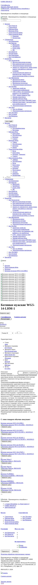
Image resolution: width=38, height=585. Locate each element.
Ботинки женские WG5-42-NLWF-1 (13, 445)
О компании (4, 529)
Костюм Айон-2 (6, 459)
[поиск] (5, 177)
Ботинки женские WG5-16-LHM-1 (12, 423)
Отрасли (13, 25)
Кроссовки (16, 133)
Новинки (15, 36)
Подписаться (5, 551)
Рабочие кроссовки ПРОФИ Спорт (24, 100)
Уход (12, 107)
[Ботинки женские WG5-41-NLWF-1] (17, 439)
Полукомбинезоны (18, 128)
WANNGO (16, 46)
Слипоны (15, 166)
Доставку (13, 112)
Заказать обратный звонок (9, 7)
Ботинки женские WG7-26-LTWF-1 (12, 452)
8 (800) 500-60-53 (6, 1)
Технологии (14, 60)
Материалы (14, 78)
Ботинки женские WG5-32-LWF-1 (12, 430)
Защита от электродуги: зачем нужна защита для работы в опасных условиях (24, 69)
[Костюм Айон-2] (11, 461)
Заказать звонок (6, 581)
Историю (13, 53)
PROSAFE (15, 45)
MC (13, 50)
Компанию (14, 41)
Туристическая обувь (16, 32)
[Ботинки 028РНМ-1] (12, 483)
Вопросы (13, 116)
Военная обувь (13, 31)
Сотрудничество (23, 512)
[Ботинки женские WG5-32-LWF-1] (17, 432)
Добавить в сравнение (29, 372)
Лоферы (15, 159)
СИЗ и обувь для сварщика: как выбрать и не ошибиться (22, 92)
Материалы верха (18, 79)
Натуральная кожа (11, 351)
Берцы (14, 147)
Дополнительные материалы (22, 65)
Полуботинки (17, 135)
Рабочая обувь (13, 29)
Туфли (14, 142)
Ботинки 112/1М (6, 488)
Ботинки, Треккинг (18, 154)
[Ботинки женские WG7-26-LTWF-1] (17, 454)
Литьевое (8, 358)
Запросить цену (6, 427)
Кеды (14, 151)
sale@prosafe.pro (10, 3)
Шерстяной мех (10, 354)
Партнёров (14, 55)
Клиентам (8, 59)
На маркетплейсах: (20, 541)
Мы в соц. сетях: (19, 529)
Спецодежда (13, 27)
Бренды (12, 43)
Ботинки (15, 137)
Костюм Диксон (6, 466)
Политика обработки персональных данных (15, 554)
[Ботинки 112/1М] (11, 490)
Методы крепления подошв (21, 62)
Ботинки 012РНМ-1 (7, 474)
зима (6, 344)
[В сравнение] (1, 436)
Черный (7, 361)
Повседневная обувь (15, 34)
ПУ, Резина (8, 348)
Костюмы (15, 130)
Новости (13, 52)
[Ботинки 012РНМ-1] (12, 475)
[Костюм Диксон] (11, 468)
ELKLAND (16, 48)
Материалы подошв (19, 81)
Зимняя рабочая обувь (19, 98)
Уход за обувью (17, 109)
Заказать (15, 551)
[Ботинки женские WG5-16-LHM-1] (17, 425)
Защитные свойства (19, 88)
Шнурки (7, 365)
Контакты (8, 118)
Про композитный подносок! (22, 64)
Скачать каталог (20, 317)
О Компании (9, 39)
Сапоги (14, 139)
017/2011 (7, 368)
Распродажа (16, 38)
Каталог (7, 24)
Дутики (15, 172)
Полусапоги (16, 170)
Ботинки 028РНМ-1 (7, 481)
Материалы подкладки (20, 83)
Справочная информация (20, 90)
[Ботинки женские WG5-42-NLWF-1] (17, 446)
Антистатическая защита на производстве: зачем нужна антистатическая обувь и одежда (23, 74)
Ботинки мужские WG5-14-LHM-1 (16, 271)
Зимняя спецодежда (19, 97)
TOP (2, 583)
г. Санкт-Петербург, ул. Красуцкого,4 (17, 504)
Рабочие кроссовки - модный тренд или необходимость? (24, 103)
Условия (13, 114)
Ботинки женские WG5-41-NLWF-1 (13, 437)
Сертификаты (5, 5)
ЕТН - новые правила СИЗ (21, 95)
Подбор (12, 86)
